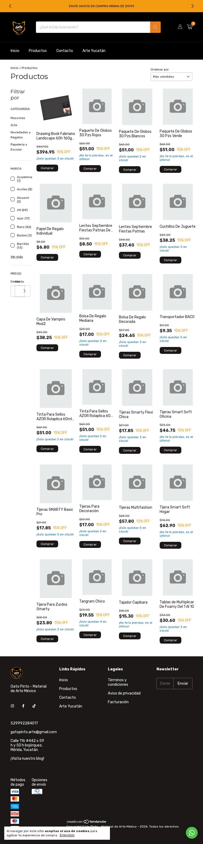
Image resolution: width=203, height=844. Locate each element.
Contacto (64, 51)
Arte (14, 125)
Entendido (67, 835)
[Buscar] (155, 27)
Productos (38, 51)
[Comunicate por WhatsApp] (192, 833)
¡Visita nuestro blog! (27, 758)
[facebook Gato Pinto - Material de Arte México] (23, 706)
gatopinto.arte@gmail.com (34, 732)
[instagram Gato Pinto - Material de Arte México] (12, 706)
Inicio (15, 51)
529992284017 (24, 723)
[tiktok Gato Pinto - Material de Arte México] (34, 706)
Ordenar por (160, 69)
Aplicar (24, 291)
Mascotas (18, 118)
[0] (189, 27)
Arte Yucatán (93, 51)
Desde (13, 281)
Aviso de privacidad (124, 693)
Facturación (118, 702)
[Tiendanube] (86, 823)
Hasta (17, 281)
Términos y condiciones (118, 682)
